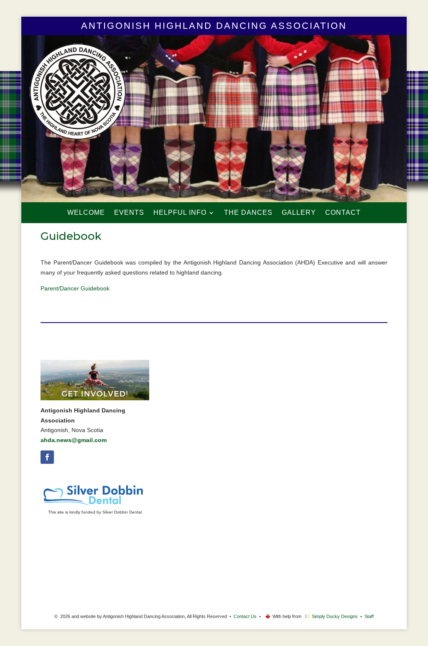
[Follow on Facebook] (47, 457)
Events (129, 213)
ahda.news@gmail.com (74, 440)
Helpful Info (179, 213)
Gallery (299, 213)
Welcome (86, 213)
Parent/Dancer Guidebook (75, 288)
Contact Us (245, 616)
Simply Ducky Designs (335, 616)
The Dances (248, 213)
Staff (369, 616)
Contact (343, 213)
